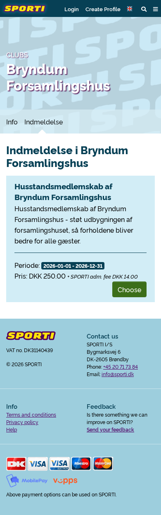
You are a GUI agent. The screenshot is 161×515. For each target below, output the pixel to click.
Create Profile (103, 8)
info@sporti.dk (118, 373)
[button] (131, 9)
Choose (129, 289)
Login (71, 8)
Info (12, 121)
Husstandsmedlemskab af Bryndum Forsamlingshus (63, 191)
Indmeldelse (43, 121)
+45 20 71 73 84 (120, 366)
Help (11, 429)
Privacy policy (22, 421)
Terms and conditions (31, 414)
